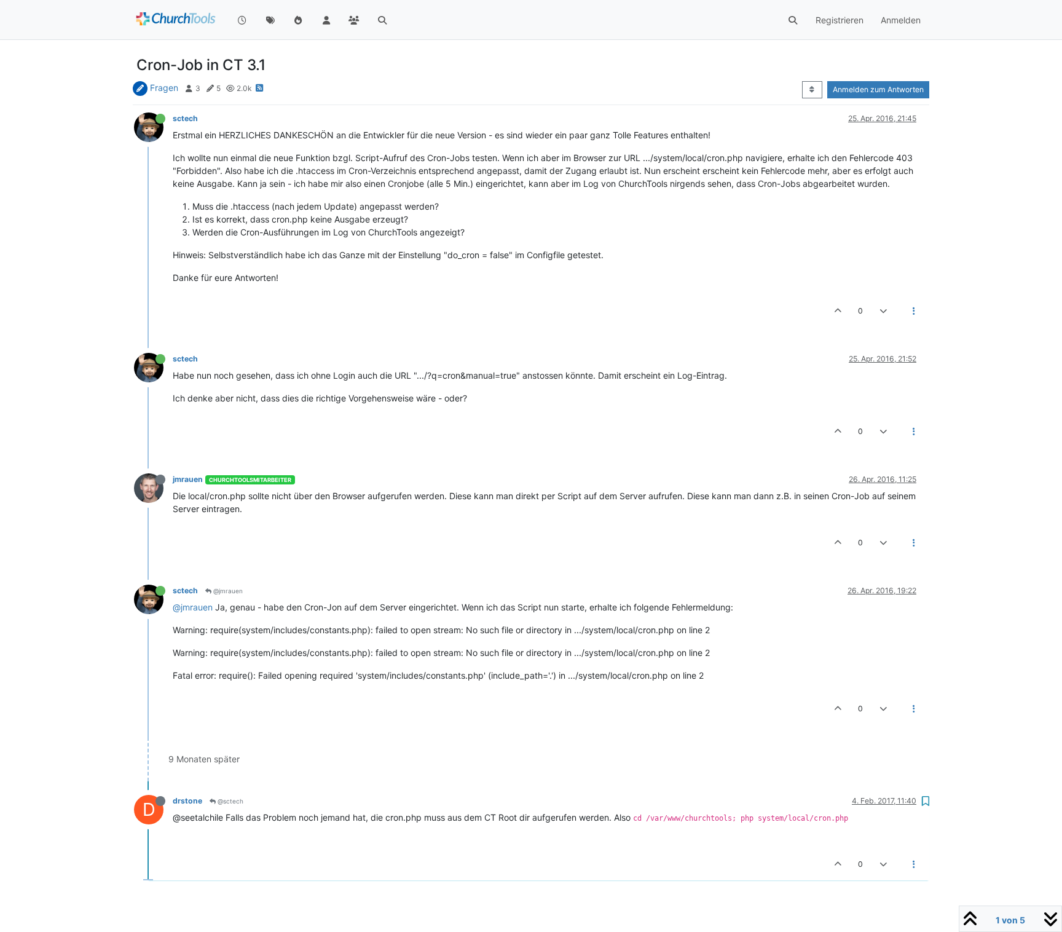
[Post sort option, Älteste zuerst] (812, 89)
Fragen (164, 87)
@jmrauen (227, 590)
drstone (187, 800)
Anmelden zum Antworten (878, 89)
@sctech (229, 801)
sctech (185, 118)
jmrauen (188, 479)
